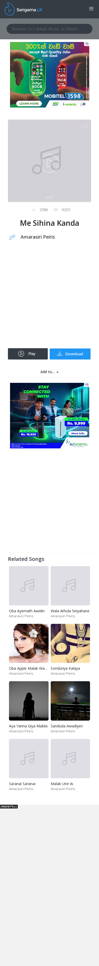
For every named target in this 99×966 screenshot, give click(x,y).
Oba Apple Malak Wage (29, 668)
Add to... (47, 371)
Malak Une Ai (62, 783)
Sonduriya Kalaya (65, 668)
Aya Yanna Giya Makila (28, 725)
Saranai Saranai (22, 783)
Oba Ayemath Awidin (27, 610)
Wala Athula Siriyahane (70, 610)
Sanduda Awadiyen (67, 725)
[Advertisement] (49, 298)
